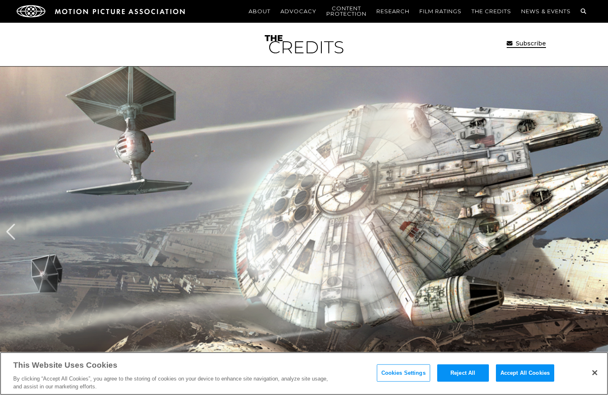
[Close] (595, 373)
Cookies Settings (403, 373)
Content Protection (346, 11)
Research (392, 11)
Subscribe (530, 43)
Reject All (462, 373)
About (259, 11)
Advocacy (298, 11)
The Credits (491, 11)
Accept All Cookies (525, 373)
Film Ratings (440, 11)
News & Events (546, 11)
